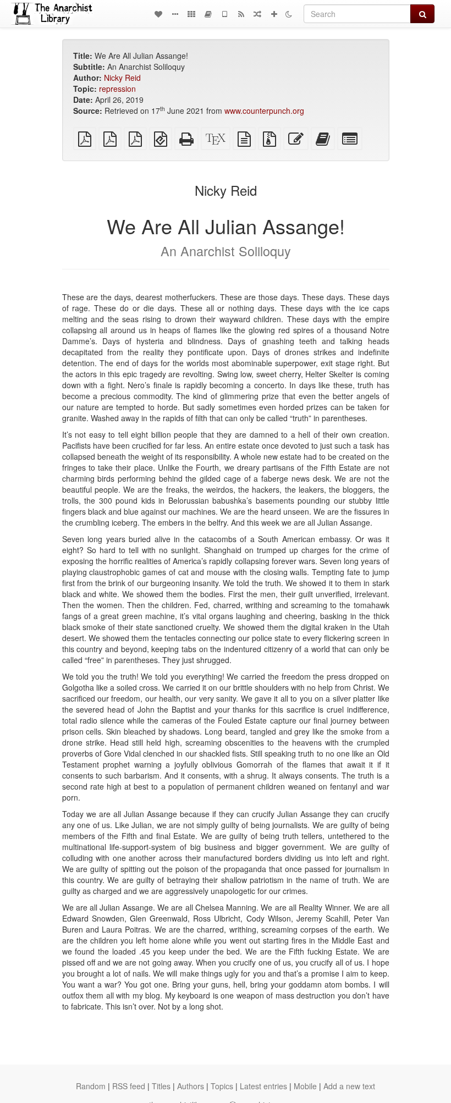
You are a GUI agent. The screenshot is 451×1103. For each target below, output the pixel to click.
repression (117, 88)
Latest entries (263, 1085)
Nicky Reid (122, 77)
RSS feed (128, 1085)
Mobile (305, 1085)
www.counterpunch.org (264, 110)
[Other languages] (191, 13)
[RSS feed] (241, 13)
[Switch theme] (288, 13)
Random (91, 1085)
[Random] (257, 13)
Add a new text (349, 1085)
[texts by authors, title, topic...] (158, 13)
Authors (190, 1085)
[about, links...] (175, 13)
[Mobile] (224, 13)
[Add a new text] (274, 13)
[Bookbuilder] (208, 13)
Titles (161, 1085)
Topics (222, 1085)
